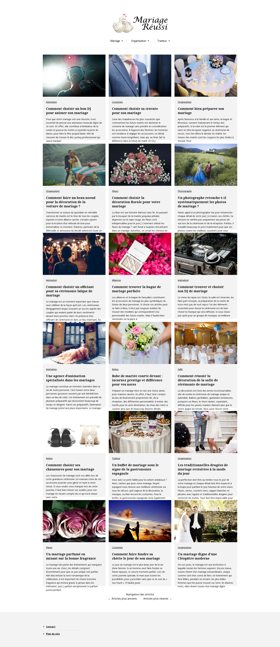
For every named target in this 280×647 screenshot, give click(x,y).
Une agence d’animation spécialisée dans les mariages (70, 378)
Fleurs (115, 191)
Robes (115, 369)
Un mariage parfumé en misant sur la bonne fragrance (71, 556)
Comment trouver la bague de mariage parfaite (136, 289)
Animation (51, 102)
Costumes (117, 102)
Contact (50, 626)
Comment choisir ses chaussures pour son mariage (70, 467)
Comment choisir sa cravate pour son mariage (135, 111)
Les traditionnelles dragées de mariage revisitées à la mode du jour (203, 469)
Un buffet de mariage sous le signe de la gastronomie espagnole (135, 469)
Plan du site (53, 633)
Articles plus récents (155, 598)
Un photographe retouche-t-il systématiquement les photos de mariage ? (202, 202)
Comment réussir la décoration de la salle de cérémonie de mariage (198, 380)
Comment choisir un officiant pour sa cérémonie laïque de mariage (70, 291)
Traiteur (162, 41)
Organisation (138, 41)
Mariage (115, 41)
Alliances (116, 280)
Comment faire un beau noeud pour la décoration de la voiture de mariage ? (70, 202)
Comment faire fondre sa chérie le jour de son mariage (136, 556)
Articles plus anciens (124, 598)
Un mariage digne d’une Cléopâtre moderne (197, 556)
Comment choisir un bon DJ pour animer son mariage (68, 111)
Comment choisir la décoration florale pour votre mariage (136, 202)
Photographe (185, 191)
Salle (180, 369)
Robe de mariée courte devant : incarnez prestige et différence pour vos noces (137, 380)
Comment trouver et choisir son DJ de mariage (201, 289)
